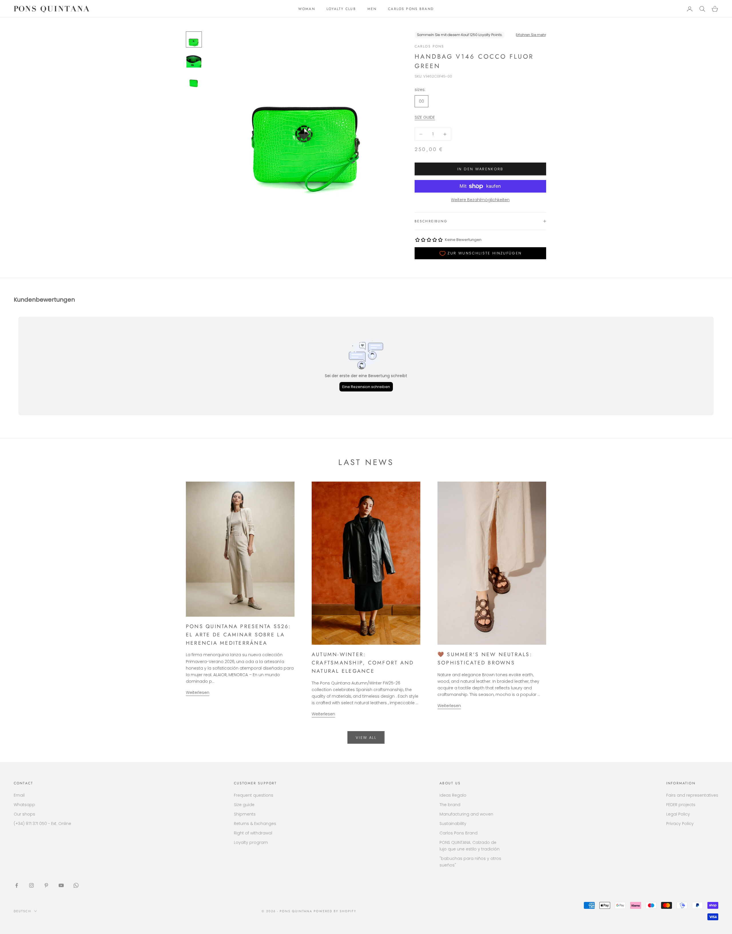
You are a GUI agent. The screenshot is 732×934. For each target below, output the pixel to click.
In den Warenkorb (480, 169)
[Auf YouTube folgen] (61, 885)
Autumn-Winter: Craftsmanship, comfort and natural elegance (363, 663)
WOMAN (306, 8)
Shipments (245, 814)
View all (366, 737)
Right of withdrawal (253, 833)
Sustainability (452, 823)
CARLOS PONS (429, 46)
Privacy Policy (680, 823)
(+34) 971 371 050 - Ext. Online (42, 823)
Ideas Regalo (452, 795)
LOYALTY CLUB (341, 8)
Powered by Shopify (335, 911)
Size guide (244, 805)
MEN (372, 8)
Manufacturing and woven (466, 814)
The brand (449, 805)
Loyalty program (251, 842)
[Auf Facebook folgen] (16, 885)
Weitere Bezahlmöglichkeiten (480, 200)
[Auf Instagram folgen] (31, 885)
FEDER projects (680, 805)
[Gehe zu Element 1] (194, 39)
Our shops (24, 814)
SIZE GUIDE (425, 117)
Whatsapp (24, 805)
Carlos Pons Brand (458, 833)
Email (19, 795)
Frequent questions (253, 795)
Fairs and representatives (692, 795)
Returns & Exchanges (255, 823)
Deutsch (22, 911)
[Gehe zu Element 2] (194, 60)
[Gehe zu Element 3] (194, 81)
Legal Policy (678, 814)
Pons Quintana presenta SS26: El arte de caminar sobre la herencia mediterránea (238, 635)
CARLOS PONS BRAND (411, 8)
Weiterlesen (197, 692)
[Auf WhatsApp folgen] (76, 885)
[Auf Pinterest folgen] (46, 885)
